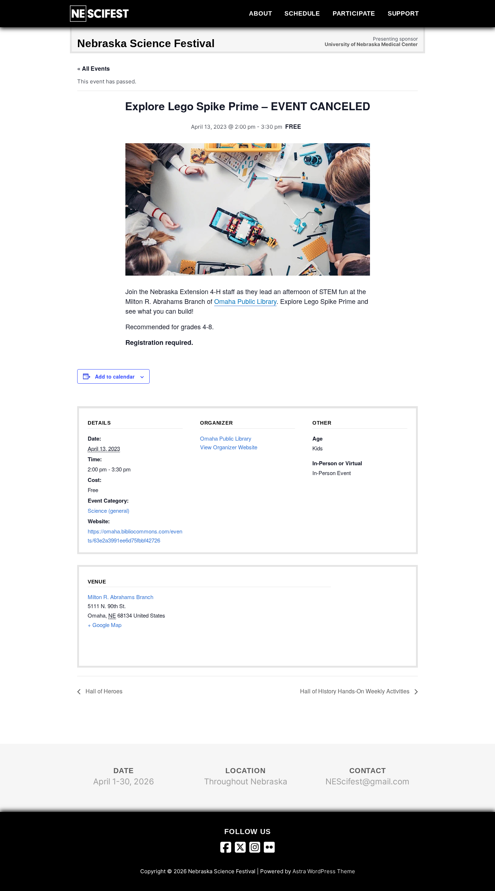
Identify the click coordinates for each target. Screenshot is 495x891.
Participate (354, 13)
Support (403, 13)
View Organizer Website (228, 447)
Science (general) (108, 510)
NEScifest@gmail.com (367, 781)
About (260, 13)
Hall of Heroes (103, 691)
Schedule (302, 13)
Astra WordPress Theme (323, 871)
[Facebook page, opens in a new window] (227, 849)
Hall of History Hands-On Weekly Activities (355, 691)
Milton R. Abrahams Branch (120, 597)
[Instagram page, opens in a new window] (256, 849)
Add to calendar (114, 376)
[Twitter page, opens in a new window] (242, 849)
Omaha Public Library (245, 301)
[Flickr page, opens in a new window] (269, 849)
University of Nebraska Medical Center (371, 44)
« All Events (93, 68)
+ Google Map (104, 624)
